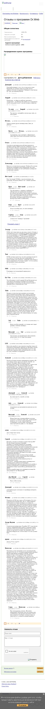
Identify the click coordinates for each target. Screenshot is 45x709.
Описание (15, 23)
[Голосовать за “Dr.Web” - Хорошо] (16, 47)
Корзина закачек (8, 668)
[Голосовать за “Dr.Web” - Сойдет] (13, 47)
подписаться (26, 39)
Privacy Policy (5, 686)
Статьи (18, 9)
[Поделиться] (22, 23)
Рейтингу (36, 78)
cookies (24, 697)
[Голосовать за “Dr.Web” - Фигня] (7, 47)
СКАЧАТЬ (7, 23)
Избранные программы (10, 671)
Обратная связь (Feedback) (9, 684)
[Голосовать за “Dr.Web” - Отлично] (20, 47)
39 (19, 74)
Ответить (14, 93)
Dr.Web (34, 19)
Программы (8, 9)
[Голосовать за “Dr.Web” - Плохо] (10, 47)
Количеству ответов (12, 80)
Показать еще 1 (13, 224)
